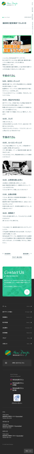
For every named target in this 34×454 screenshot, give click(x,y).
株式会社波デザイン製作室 (18, 389)
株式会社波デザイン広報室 (18, 384)
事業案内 (5, 317)
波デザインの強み (7, 312)
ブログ (4, 338)
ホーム (4, 306)
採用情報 (5, 333)
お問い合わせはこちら (18, 363)
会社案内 (5, 328)
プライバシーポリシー (17, 403)
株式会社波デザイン (18, 379)
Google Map (19, 416)
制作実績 (5, 322)
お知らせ (5, 343)
